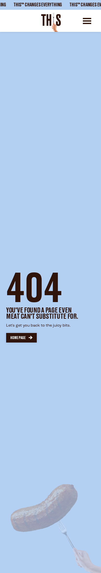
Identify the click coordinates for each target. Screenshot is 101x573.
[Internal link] (51, 22)
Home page (18, 338)
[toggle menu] (87, 21)
